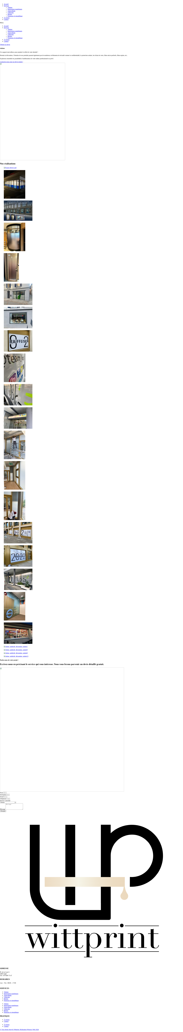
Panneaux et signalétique (15, 16)
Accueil (6, 4)
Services (6, 6)
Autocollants (11, 11)
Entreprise (3, 795)
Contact (6, 19)
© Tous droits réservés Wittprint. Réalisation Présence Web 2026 (19, 1029)
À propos (6, 18)
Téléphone (3, 799)
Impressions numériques (15, 9)
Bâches (10, 14)
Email (2, 797)
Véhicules (11, 12)
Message (3, 809)
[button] (91, 23)
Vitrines (10, 7)
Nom (1, 793)
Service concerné (5, 800)
